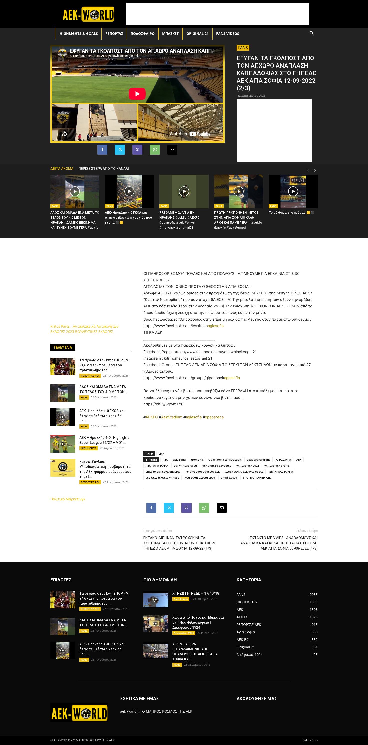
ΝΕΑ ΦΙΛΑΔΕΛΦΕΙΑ (281, 471)
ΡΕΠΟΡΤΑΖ (114, 33)
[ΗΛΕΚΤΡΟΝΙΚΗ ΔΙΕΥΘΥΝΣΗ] (172, 150)
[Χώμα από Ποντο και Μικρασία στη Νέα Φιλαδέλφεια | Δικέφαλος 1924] (155, 623)
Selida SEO (310, 740)
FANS (243, 47)
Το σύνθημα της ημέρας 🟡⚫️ (291, 212)
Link (161, 453)
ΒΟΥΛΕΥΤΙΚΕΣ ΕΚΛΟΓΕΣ (94, 331)
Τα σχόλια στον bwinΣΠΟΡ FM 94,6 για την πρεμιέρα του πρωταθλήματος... (104, 365)
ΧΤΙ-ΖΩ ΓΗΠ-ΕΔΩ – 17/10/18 (195, 593)
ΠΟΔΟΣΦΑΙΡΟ (143, 33)
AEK (165, 459)
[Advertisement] (217, 14)
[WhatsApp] (155, 150)
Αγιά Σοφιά (181, 599)
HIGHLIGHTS (88, 448)
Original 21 (197, 33)
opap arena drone (258, 459)
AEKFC (152, 417)
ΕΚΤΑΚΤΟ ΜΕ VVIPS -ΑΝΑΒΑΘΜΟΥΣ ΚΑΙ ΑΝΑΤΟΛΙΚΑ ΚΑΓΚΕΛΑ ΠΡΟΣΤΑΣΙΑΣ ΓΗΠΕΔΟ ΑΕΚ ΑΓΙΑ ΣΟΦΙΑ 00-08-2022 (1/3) (279, 543)
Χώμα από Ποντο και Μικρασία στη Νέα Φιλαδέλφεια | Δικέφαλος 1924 (198, 622)
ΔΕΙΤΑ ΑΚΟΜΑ (61, 169)
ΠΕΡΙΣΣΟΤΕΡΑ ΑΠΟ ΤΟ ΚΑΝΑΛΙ (103, 169)
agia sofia (179, 459)
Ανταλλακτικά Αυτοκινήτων (96, 326)
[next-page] (315, 171)
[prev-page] (307, 171)
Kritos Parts (60, 326)
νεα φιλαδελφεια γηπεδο (162, 477)
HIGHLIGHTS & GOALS (79, 33)
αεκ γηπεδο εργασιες (216, 465)
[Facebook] (102, 150)
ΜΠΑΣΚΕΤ (170, 33)
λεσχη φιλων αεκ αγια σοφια (244, 471)
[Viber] (137, 150)
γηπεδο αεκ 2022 (247, 465)
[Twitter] (120, 150)
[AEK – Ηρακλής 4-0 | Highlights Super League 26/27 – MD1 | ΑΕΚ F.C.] (62, 444)
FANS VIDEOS (227, 33)
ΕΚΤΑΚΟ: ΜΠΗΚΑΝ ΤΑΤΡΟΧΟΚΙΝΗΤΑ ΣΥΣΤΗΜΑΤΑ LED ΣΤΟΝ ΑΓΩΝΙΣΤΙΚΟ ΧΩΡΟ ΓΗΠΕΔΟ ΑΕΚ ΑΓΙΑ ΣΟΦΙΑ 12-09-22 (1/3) (179, 543)
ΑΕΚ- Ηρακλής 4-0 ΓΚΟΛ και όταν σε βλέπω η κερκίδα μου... (102, 416)
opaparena (214, 417)
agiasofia (216, 325)
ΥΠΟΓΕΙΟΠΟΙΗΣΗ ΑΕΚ (257, 477)
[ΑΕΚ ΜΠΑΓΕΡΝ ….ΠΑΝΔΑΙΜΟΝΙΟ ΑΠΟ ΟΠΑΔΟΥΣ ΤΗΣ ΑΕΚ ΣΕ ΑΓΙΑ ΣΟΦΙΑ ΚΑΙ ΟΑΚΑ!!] (155, 650)
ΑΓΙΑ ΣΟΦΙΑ (283, 459)
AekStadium (171, 417)
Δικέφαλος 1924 (184, 633)
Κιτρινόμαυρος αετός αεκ (202, 471)
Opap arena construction (224, 459)
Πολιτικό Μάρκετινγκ (67, 499)
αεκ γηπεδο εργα (185, 465)
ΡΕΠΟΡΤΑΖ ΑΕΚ (90, 375)
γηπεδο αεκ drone (276, 465)
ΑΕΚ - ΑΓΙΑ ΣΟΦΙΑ (157, 465)
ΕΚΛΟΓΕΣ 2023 (62, 331)
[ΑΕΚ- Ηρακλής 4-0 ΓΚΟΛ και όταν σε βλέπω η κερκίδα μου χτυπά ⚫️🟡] (129, 191)
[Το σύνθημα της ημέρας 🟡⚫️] (293, 191)
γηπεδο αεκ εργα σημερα (163, 471)
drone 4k (197, 459)
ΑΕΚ (298, 459)
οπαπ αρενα (229, 477)
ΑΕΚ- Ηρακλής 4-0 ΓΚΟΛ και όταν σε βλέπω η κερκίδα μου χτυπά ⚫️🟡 (128, 217)
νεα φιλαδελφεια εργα (200, 477)
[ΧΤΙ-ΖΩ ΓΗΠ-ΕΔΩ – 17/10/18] (155, 599)
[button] (312, 34)
